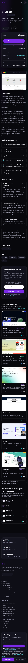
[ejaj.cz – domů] (3, 2)
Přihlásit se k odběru (14, 291)
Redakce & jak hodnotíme (9, 603)
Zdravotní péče (10, 8)
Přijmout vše (8, 659)
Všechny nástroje (7, 585)
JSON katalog (6, 623)
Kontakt (4, 605)
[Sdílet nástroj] (15, 28)
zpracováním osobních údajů (12, 295)
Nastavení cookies (7, 615)
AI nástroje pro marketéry (9, 592)
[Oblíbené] (22, 2)
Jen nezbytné (20, 659)
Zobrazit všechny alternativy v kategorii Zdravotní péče (10, 482)
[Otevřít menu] (25, 2)
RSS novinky (6, 621)
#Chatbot (4, 257)
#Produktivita (13, 257)
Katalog (3, 8)
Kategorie (5, 581)
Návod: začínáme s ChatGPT (10, 594)
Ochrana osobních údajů (9, 609)
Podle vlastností (6, 583)
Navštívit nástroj (13, 41)
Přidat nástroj (6, 596)
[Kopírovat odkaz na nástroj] (11, 28)
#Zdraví (4, 260)
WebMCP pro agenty (7, 628)
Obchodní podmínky (8, 611)
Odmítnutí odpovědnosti (8, 613)
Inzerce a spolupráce (8, 607)
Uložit (5, 28)
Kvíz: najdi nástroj (7, 589)
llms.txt (4, 625)
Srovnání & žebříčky (7, 587)
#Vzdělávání (22, 257)
